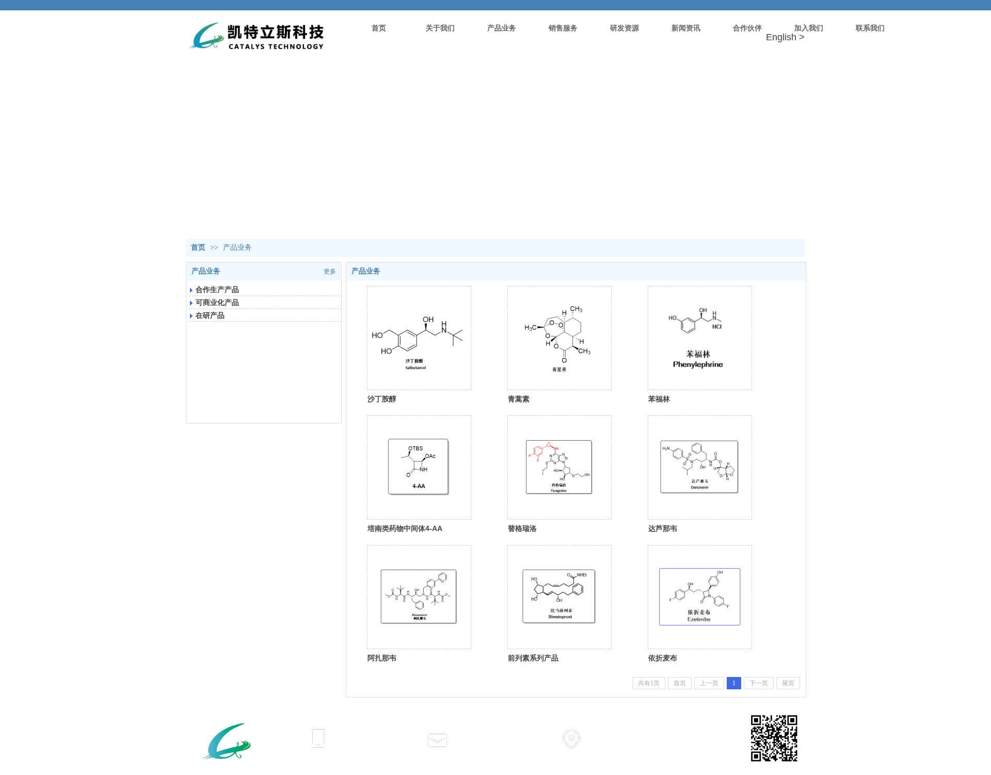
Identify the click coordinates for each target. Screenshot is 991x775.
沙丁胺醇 (381, 399)
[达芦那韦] (700, 467)
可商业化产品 (217, 302)
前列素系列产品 (533, 658)
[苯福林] (700, 338)
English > (785, 37)
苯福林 (659, 399)
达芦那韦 (662, 528)
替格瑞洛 (522, 528)
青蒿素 (519, 399)
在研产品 (210, 315)
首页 (198, 247)
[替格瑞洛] (559, 467)
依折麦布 (662, 658)
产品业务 (237, 247)
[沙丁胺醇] (419, 338)
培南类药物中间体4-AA (404, 528)
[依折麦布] (700, 597)
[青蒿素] (559, 338)
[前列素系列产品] (559, 597)
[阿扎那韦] (419, 597)
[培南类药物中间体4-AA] (419, 467)
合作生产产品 (217, 289)
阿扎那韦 (381, 658)
